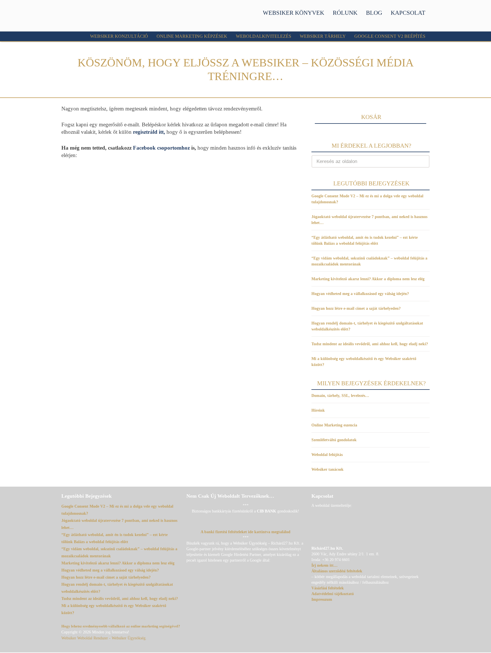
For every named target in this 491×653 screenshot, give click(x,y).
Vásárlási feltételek (327, 588)
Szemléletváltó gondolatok (334, 440)
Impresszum (321, 599)
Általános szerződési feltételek (336, 571)
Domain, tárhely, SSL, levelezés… (340, 396)
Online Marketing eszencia (334, 425)
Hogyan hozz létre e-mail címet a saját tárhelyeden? (356, 308)
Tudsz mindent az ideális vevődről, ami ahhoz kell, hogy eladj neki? (369, 344)
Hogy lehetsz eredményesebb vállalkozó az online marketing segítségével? (120, 626)
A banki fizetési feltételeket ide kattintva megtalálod (245, 532)
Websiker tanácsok (327, 469)
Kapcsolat (408, 12)
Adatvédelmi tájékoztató (332, 594)
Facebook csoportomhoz (161, 148)
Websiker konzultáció (119, 36)
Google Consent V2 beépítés (389, 36)
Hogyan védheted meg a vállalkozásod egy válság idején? (360, 294)
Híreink (318, 410)
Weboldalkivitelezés (263, 36)
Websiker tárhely (323, 36)
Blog (374, 12)
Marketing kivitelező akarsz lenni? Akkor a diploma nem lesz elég (368, 279)
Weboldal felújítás (327, 455)
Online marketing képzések (192, 36)
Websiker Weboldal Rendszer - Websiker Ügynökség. (104, 638)
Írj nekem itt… (324, 565)
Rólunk (345, 12)
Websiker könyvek (293, 12)
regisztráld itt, (149, 132)
